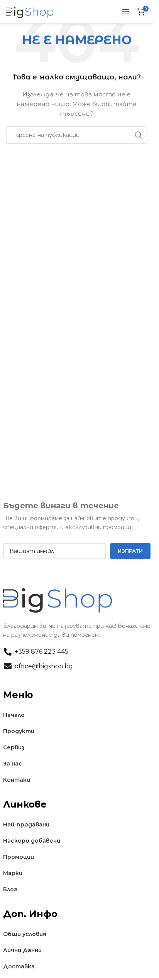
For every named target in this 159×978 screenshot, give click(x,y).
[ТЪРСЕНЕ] (138, 135)
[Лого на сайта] (30, 11)
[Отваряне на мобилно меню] (126, 11)
